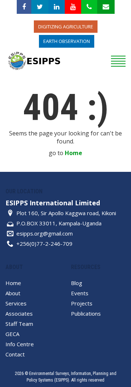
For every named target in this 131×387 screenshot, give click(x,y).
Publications (86, 313)
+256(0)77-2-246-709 (44, 243)
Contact (15, 354)
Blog (76, 283)
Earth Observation (66, 41)
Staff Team (19, 323)
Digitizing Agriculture (65, 26)
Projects (81, 303)
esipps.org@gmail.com (44, 233)
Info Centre (19, 344)
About (12, 293)
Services (16, 303)
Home (73, 153)
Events (79, 293)
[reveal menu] (118, 60)
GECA (12, 333)
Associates (19, 313)
